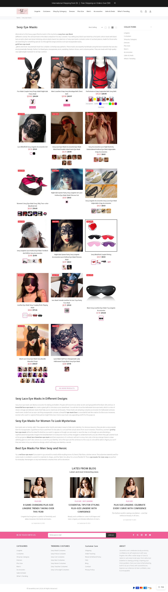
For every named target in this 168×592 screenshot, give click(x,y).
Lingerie (127, 33)
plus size (38, 501)
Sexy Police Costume (58, 554)
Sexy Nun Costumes (58, 560)
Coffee (96, 104)
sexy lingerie (88, 501)
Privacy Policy (90, 570)
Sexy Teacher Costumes (59, 566)
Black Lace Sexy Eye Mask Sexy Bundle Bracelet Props (32, 360)
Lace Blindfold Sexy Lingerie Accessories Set (32, 147)
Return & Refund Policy (93, 557)
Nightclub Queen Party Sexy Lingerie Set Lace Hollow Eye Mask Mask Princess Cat (66, 194)
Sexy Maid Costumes (58, 550)
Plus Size (127, 46)
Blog (86, 563)
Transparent (89, 104)
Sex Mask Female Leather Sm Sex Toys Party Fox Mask (67, 301)
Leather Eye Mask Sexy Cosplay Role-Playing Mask (32, 306)
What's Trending (129, 58)
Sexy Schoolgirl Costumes (60, 570)
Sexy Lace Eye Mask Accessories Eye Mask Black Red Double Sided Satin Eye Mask (66, 148)
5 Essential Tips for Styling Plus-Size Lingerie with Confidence (84, 508)
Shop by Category (130, 39)
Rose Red (105, 104)
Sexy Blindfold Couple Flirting (101, 254)
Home (18, 18)
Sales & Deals (128, 55)
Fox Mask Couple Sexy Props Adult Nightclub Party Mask (32, 92)
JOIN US (111, 535)
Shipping (88, 550)
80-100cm (67, 105)
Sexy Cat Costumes (57, 557)
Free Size (32, 107)
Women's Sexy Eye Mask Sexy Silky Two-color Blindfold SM (32, 204)
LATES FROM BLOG (84, 468)
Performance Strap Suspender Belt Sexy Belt (101, 91)
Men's (126, 49)
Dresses (126, 42)
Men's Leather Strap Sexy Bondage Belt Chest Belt (67, 92)
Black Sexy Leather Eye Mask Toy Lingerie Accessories (101, 309)
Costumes (127, 36)
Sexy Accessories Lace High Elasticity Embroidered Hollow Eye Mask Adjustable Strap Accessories (101, 149)
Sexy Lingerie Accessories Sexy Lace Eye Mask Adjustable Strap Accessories (101, 202)
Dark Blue (101, 107)
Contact (88, 566)
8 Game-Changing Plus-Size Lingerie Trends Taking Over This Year (38, 508)
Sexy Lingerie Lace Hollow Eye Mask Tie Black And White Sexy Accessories (32, 252)
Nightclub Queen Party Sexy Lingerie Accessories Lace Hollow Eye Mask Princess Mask (66, 257)
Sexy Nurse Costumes (58, 563)
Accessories (128, 52)
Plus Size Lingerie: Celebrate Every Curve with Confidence (129, 506)
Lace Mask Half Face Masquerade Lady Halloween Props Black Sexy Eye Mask (67, 360)
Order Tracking (90, 554)
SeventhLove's (33, 588)
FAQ (86, 560)
